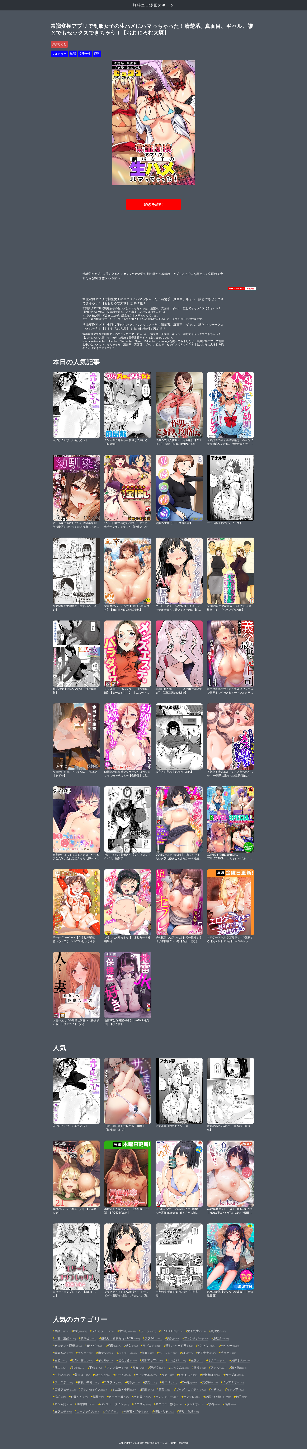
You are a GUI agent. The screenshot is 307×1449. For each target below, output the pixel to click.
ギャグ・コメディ (191, 1389)
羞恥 (61, 1360)
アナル (218, 1367)
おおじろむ (59, 44)
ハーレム (168, 1353)
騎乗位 (88, 1338)
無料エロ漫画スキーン (153, 5)
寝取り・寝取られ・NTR (120, 1338)
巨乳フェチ (65, 1389)
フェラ (148, 1331)
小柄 (216, 1389)
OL (187, 1353)
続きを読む (153, 204)
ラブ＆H (153, 1338)
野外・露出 (82, 1360)
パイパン (207, 1345)
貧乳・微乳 (88, 1382)
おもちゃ (188, 1375)
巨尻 (197, 1360)
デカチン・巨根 (68, 1345)
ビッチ (123, 1375)
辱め (61, 1367)
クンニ (85, 1353)
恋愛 (114, 1345)
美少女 (218, 1331)
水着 (213, 1404)
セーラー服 (119, 1396)
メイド (111, 1411)
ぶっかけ (176, 1360)
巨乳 (97, 53)
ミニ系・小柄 (124, 1389)
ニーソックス (87, 1411)
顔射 (147, 1389)
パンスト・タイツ (114, 1404)
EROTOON (171, 1331)
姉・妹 (238, 1367)
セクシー (230, 1345)
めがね (189, 1382)
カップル (234, 1375)
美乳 (173, 1338)
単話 (73, 53)
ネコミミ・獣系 (168, 1404)
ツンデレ (191, 1396)
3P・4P (94, 1345)
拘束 (167, 1375)
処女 (131, 1345)
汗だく (157, 1367)
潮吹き (221, 1338)
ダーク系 (64, 1382)
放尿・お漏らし (218, 1396)
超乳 (98, 1396)
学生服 (102, 1375)
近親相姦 (211, 1375)
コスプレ (113, 1382)
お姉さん (240, 1360)
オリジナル (146, 1375)
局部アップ (152, 1360)
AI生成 (62, 1375)
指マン (105, 1353)
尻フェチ (63, 1411)
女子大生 (206, 1353)
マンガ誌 (63, 1404)
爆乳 (133, 1382)
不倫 (95, 1367)
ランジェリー (166, 1396)
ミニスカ (142, 1404)
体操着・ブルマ (136, 1411)
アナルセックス (93, 1389)
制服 (147, 1353)
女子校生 (85, 53)
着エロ (82, 1375)
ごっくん (179, 1367)
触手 (241, 1396)
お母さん (79, 1396)
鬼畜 (165, 1389)
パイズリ (127, 1353)
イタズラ (235, 1389)
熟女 (150, 1382)
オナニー (217, 1360)
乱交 (78, 1367)
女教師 (210, 1382)
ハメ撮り (142, 1396)
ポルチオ (194, 1404)
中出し (127, 1331)
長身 (230, 1404)
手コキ (228, 1353)
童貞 (199, 1367)
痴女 (139, 1367)
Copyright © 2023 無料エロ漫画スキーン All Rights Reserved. (153, 1442)
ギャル (105, 1360)
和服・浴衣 (164, 1411)
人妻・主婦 (65, 1338)
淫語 (60, 1396)
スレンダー (117, 1367)
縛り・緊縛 (189, 1411)
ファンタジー (196, 1338)
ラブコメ (152, 1345)
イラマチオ (233, 1382)
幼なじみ (127, 1360)
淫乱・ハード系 (179, 1345)
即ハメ (169, 1382)
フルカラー (59, 53)
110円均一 (85, 1404)
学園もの (64, 1353)
